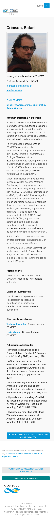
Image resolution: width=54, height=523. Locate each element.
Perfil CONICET (14, 100)
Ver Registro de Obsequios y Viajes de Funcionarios (25, 470)
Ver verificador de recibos (26, 478)
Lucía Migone (13, 332)
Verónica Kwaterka (16, 324)
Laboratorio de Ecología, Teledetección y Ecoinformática (29, 435)
